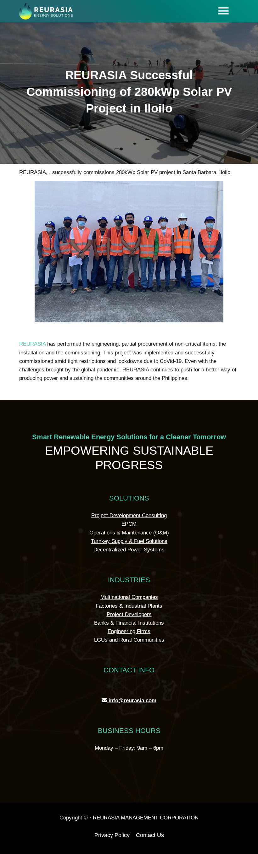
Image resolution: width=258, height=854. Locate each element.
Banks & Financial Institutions (129, 623)
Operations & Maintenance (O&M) (129, 533)
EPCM (129, 524)
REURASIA (32, 344)
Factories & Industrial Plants (129, 606)
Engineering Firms (129, 631)
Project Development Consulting (129, 515)
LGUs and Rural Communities (129, 640)
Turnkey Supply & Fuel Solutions (129, 541)
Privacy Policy (112, 835)
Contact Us (150, 835)
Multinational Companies (129, 597)
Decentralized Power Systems (129, 550)
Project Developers (129, 614)
